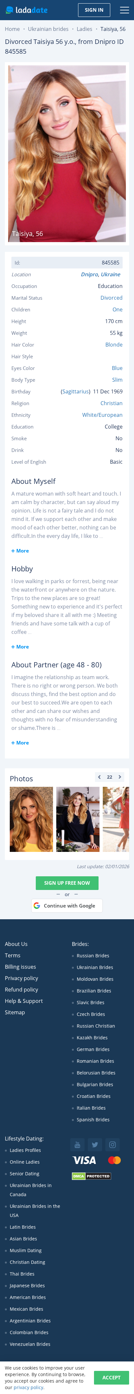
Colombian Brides (29, 1332)
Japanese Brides (27, 1285)
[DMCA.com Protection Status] (91, 1178)
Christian (111, 403)
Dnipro (89, 274)
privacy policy (28, 1387)
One (118, 309)
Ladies (84, 29)
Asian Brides (23, 1239)
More (22, 550)
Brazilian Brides (94, 991)
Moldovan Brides (95, 979)
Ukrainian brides (48, 29)
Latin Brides (23, 1227)
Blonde (114, 344)
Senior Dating (24, 1173)
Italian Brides (91, 1108)
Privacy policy (21, 978)
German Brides (93, 1049)
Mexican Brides (26, 1309)
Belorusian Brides (96, 1073)
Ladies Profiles (25, 1150)
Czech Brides (91, 1014)
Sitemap (15, 1012)
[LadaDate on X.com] (95, 1144)
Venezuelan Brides (30, 1344)
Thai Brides (22, 1274)
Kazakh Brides (92, 1037)
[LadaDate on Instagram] (112, 1144)
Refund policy (21, 989)
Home (12, 29)
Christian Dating (27, 1262)
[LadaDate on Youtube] (77, 1144)
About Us (16, 944)
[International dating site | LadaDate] (26, 10)
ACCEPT (111, 1377)
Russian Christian (96, 1026)
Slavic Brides (90, 1002)
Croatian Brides (94, 1096)
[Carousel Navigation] (109, 777)
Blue (117, 368)
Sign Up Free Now (67, 883)
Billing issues (20, 966)
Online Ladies (25, 1162)
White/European (102, 414)
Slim (117, 379)
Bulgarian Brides (95, 1084)
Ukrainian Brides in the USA (35, 1210)
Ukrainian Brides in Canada (31, 1189)
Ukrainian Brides (95, 967)
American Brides (28, 1297)
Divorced (111, 297)
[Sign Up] (31, 819)
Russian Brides (93, 955)
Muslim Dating (26, 1250)
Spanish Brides (93, 1119)
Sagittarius (75, 391)
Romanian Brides (95, 1061)
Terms (12, 955)
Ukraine (111, 274)
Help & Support (24, 1000)
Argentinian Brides (30, 1321)
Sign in (94, 10)
